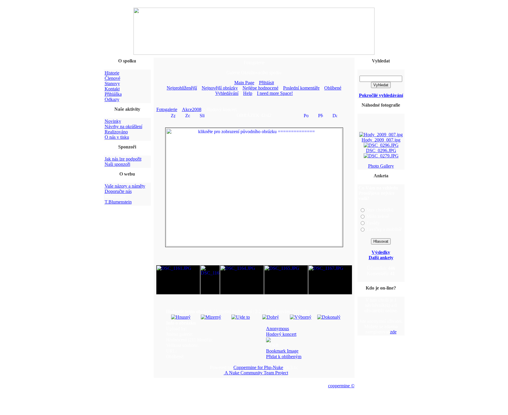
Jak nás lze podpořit (123, 158)
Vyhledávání (226, 93)
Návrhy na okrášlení (123, 126)
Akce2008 (191, 109)
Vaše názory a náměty (125, 186)
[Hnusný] (180, 317)
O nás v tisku (117, 137)
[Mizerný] (211, 317)
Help (247, 93)
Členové (112, 78)
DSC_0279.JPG (381, 160)
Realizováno (116, 131)
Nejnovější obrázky (220, 87)
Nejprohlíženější (182, 87)
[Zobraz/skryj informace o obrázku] (187, 115)
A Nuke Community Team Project (256, 372)
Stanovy (112, 83)
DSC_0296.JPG (381, 149)
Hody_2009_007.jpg (381, 138)
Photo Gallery (381, 165)
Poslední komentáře (301, 87)
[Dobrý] (270, 317)
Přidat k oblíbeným (283, 356)
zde (393, 331)
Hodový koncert (281, 334)
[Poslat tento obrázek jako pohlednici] (306, 115)
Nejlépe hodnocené (260, 87)
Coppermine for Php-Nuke (258, 367)
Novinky (113, 121)
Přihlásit (266, 82)
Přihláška (113, 94)
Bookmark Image (282, 350)
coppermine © (341, 385)
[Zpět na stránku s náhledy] (173, 115)
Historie (112, 72)
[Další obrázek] (334, 115)
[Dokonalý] (328, 317)
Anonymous (277, 328)
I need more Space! (275, 93)
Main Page (244, 82)
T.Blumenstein (118, 201)
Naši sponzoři (117, 164)
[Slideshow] (202, 115)
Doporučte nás (118, 191)
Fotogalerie (166, 109)
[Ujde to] (240, 317)
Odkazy (112, 99)
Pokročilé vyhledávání (381, 95)
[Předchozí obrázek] (320, 115)
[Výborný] (300, 317)
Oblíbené (332, 87)
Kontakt (112, 88)
